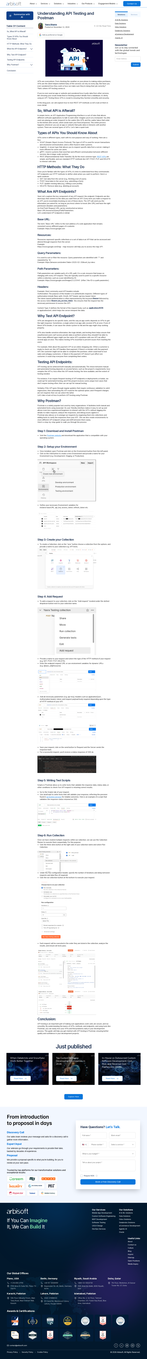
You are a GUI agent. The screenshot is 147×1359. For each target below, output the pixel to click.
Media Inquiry (133, 1264)
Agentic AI (119, 38)
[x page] (138, 1346)
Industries (72, 4)
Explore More (73, 1096)
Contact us (132, 1245)
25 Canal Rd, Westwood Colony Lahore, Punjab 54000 (56, 1302)
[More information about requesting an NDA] (97, 1176)
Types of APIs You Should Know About (17, 37)
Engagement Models (106, 4)
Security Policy (27, 1352)
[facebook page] (116, 1346)
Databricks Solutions (122, 30)
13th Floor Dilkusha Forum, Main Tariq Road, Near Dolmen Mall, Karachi (22, 1300)
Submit (136, 64)
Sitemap (131, 1258)
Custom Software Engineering (103, 1216)
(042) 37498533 (50, 1298)
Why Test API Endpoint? (16, 55)
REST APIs (101, 156)
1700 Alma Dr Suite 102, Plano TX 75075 (23, 1287)
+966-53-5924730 (85, 1283)
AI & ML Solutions (121, 20)
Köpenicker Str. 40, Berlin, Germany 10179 (58, 1287)
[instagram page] (127, 1346)
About (32, 4)
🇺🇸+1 (84, 1145)
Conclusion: (11, 71)
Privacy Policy (12, 1352)
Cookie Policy (42, 1352)
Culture (130, 1248)
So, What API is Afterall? (16, 31)
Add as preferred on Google (52, 35)
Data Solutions (120, 23)
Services (44, 4)
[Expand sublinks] (31, 49)
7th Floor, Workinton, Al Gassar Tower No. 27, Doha (123, 1284)
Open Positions (134, 1261)
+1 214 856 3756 (16, 1283)
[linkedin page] (121, 1346)
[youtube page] (132, 1346)
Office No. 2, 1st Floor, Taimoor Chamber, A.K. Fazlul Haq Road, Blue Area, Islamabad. (92, 1300)
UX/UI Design (97, 1226)
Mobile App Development (102, 1213)
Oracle (121, 1232)
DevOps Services (99, 1229)
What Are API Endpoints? (17, 49)
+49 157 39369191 (51, 1283)
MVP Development (99, 1219)
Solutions (58, 4)
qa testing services (53, 797)
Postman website (54, 435)
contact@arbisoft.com (18, 1345)
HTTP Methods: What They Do (19, 44)
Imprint (130, 1254)
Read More (18, 1078)
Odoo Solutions (120, 27)
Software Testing (98, 1222)
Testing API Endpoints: (16, 60)
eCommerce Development (124, 34)
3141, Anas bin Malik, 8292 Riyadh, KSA (91, 1287)
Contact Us (132, 4)
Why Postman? (13, 65)
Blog (129, 1251)
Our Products (87, 4)
